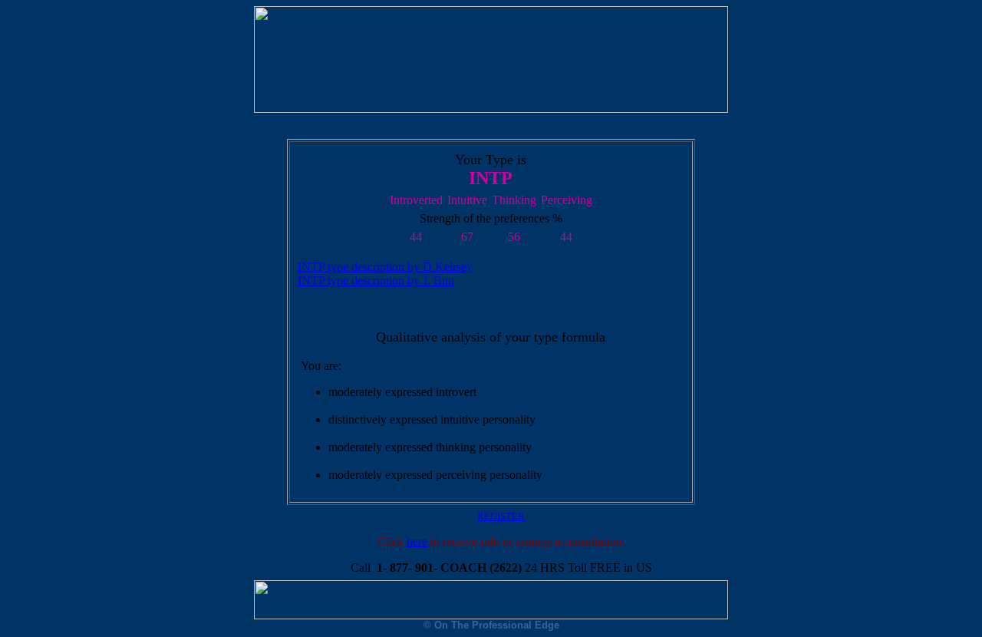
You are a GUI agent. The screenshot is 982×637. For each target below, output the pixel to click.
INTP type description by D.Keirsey (385, 266)
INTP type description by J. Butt (376, 280)
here (417, 541)
